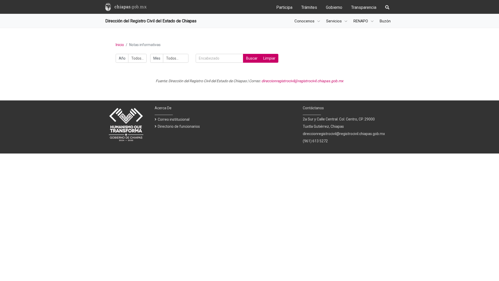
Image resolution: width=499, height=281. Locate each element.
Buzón (385, 21)
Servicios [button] (334, 21)
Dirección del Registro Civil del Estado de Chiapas (150, 20)
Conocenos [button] (305, 21)
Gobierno (334, 7)
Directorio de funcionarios (179, 126)
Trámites (309, 7)
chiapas (130, 6)
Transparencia (363, 7)
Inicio (120, 45)
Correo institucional (173, 119)
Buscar (252, 58)
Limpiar (269, 58)
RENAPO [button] (361, 21)
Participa (284, 7)
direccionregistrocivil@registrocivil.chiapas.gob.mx (302, 81)
